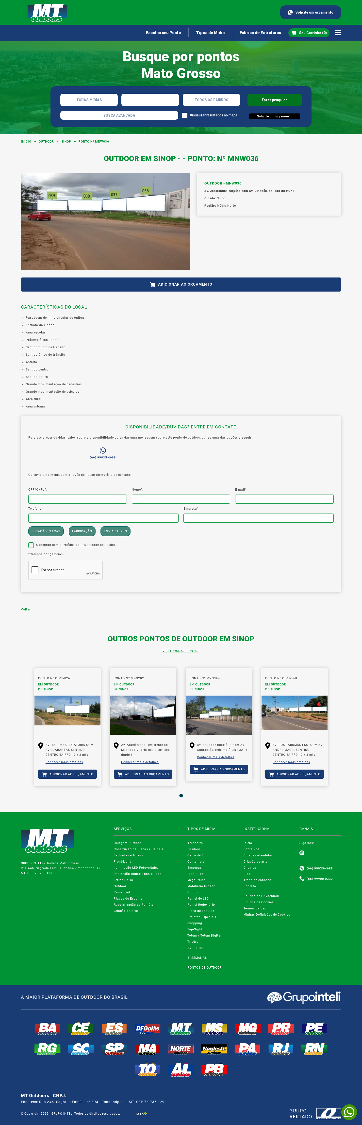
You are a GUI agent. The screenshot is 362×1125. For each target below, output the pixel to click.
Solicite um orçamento (314, 12)
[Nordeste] (214, 1049)
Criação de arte (255, 861)
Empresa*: (191, 508)
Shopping (194, 923)
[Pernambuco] (314, 1028)
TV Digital (195, 948)
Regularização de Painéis (133, 904)
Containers (195, 861)
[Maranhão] (148, 1049)
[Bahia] (47, 1028)
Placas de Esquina (128, 898)
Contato (250, 886)
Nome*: (137, 489)
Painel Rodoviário (201, 904)
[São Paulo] (114, 1049)
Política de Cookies (259, 902)
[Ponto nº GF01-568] (295, 715)
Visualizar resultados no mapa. (214, 115)
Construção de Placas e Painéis (138, 849)
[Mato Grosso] (181, 1028)
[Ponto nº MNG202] (143, 715)
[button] (181, 795)
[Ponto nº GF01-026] (67, 715)
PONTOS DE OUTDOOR (204, 967)
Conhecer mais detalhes (64, 762)
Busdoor (193, 849)
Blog (247, 874)
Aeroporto (195, 843)
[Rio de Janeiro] (281, 1049)
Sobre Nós (252, 849)
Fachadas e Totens (128, 855)
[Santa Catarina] (81, 1049)
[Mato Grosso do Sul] (214, 1028)
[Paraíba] (214, 1069)
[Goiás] (148, 1028)
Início (26, 141)
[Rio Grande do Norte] (314, 1049)
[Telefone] (301, 879)
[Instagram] (301, 853)
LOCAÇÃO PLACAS (46, 531)
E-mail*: (241, 489)
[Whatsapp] (301, 868)
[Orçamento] (308, 32)
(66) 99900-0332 (320, 878)
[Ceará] (81, 1028)
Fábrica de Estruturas (260, 32)
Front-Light (122, 861)
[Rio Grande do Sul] (47, 1049)
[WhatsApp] (349, 1112)
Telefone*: (36, 508)
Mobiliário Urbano (201, 886)
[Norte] (181, 1049)
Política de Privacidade (81, 545)
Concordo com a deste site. (76, 545)
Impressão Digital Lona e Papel (138, 874)
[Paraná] (281, 1028)
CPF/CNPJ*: (37, 489)
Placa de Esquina (200, 911)
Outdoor (46, 141)
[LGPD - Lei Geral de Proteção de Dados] (141, 1114)
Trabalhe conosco (257, 880)
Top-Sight (194, 929)
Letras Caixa (123, 880)
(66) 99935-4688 (103, 457)
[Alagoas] (181, 1070)
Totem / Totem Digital (204, 935)
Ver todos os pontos (181, 651)
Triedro (192, 941)
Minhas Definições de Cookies (267, 914)
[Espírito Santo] (114, 1028)
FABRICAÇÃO (82, 531)
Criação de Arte (126, 911)
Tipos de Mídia (210, 32)
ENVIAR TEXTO (115, 531)
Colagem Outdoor (127, 843)
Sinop (66, 141)
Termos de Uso (255, 908)
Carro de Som (198, 855)
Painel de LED (198, 898)
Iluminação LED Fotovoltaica (136, 867)
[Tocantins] (148, 1069)
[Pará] (248, 1049)
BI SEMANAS (197, 957)
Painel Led (122, 892)
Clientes (250, 867)
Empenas (194, 867)
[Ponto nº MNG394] (219, 715)
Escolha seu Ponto (163, 32)
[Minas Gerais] (248, 1028)
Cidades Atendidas (258, 855)
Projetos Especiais (201, 917)
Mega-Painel (197, 880)
